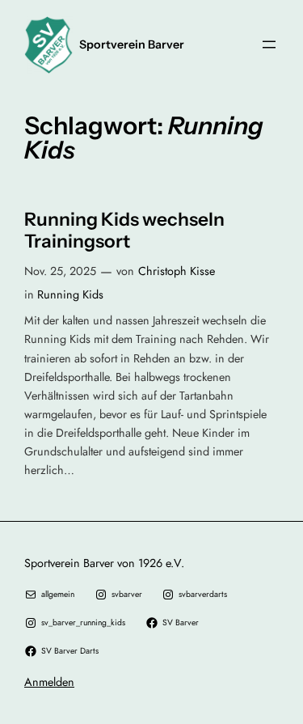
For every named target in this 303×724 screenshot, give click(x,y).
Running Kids (70, 294)
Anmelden (49, 682)
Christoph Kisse (176, 271)
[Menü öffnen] (269, 44)
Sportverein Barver (131, 44)
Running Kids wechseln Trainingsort (124, 230)
